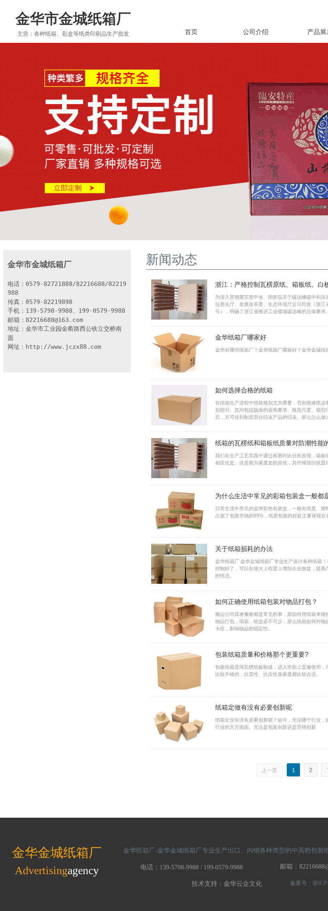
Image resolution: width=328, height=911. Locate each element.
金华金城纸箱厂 (179, 850)
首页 (191, 31)
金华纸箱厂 (139, 850)
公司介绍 (255, 31)
